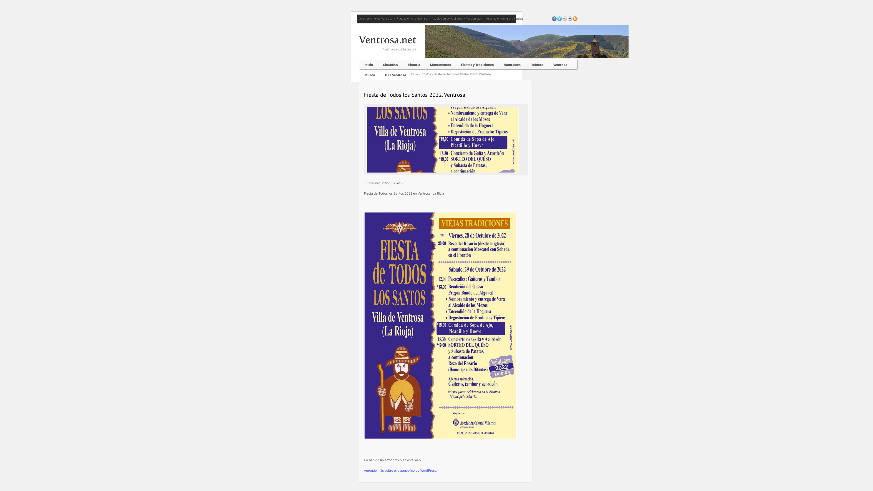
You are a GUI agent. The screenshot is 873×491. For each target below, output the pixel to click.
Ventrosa (560, 65)
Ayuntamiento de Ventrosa (375, 18)
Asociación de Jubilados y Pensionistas (457, 18)
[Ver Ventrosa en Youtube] (564, 20)
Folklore (537, 65)
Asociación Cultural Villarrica (504, 18)
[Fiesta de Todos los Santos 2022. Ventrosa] (442, 171)
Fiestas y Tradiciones (477, 65)
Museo (369, 75)
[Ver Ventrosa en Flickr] (570, 20)
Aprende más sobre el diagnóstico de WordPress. (400, 470)
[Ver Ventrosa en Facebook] (554, 20)
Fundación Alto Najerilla (412, 18)
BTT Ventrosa (395, 75)
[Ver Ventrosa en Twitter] (559, 20)
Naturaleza (512, 65)
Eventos (426, 74)
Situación (390, 65)
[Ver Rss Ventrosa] (575, 20)
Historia (414, 65)
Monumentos (440, 65)
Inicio (368, 65)
